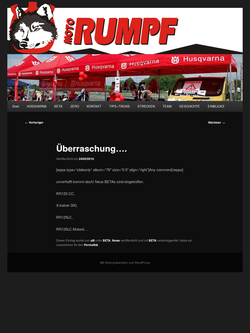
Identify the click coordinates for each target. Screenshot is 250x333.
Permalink (91, 245)
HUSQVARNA (37, 106)
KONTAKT (94, 106)
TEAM (167, 106)
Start (15, 106)
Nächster (216, 122)
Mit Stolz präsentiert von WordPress (125, 262)
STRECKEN (146, 106)
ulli (92, 240)
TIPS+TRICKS (119, 106)
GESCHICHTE (189, 106)
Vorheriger (34, 122)
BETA (58, 106)
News (116, 240)
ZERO (74, 106)
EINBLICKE (216, 106)
